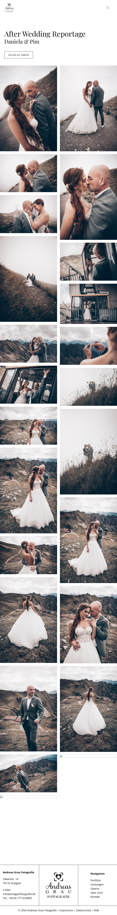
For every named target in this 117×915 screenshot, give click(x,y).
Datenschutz (83, 910)
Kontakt (95, 896)
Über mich (96, 892)
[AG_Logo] (9, 4)
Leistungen (97, 884)
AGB (96, 910)
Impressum (66, 910)
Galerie (94, 888)
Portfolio (95, 880)
